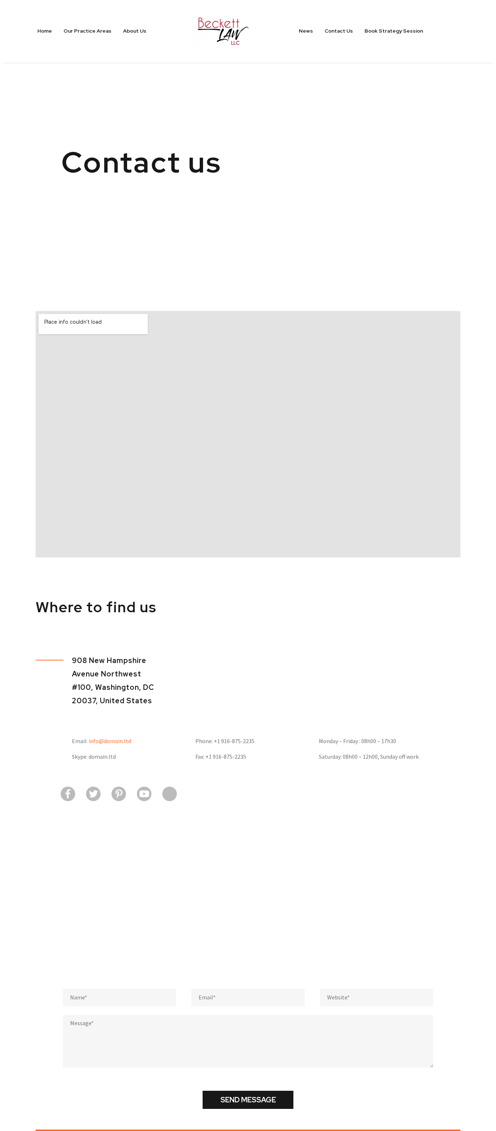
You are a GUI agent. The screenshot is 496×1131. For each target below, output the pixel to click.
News (306, 31)
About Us (134, 31)
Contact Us (339, 31)
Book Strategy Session (394, 31)
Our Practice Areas (87, 31)
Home (44, 31)
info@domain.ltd (110, 741)
